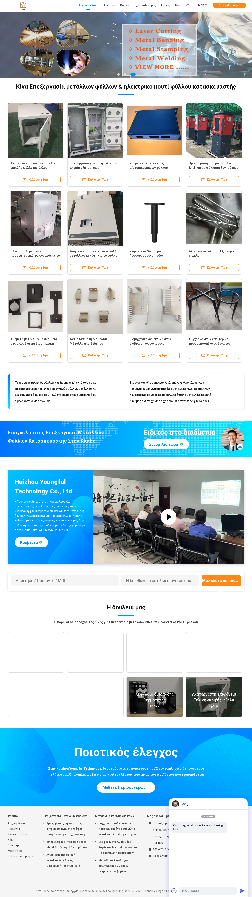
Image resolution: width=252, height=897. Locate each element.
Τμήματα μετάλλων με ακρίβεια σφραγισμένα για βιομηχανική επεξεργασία (33, 343)
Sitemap (13, 845)
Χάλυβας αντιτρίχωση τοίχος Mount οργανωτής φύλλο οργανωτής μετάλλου (171, 392)
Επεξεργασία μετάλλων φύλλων (65, 816)
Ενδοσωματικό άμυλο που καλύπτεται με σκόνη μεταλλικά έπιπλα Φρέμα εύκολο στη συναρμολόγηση (56, 386)
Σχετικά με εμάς (18, 834)
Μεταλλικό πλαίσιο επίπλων (114, 816)
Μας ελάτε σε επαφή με (221, 582)
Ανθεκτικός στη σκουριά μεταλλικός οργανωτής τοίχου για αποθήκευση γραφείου (56, 398)
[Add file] (174, 890)
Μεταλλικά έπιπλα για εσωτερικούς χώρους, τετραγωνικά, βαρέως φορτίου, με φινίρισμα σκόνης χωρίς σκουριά (117, 866)
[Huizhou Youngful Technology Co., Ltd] (23, 6)
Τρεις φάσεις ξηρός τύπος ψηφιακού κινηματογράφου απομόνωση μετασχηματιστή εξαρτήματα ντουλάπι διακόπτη (65, 829)
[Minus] (242, 804)
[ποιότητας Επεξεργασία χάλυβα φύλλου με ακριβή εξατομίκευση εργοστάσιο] (95, 130)
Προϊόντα (14, 828)
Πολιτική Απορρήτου (21, 856)
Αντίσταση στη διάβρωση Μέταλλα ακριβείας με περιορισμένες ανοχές (89, 343)
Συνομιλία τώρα (229, 5)
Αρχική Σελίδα (17, 823)
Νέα (10, 839)
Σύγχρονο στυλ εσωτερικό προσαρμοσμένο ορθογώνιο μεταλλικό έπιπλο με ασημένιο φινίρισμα (118, 829)
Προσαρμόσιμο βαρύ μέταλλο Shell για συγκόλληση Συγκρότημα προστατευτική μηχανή (213, 167)
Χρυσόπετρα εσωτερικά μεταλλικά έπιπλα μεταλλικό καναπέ (170, 386)
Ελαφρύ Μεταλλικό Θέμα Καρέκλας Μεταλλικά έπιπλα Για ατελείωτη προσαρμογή (117, 847)
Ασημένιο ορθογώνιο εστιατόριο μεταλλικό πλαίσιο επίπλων (170, 380)
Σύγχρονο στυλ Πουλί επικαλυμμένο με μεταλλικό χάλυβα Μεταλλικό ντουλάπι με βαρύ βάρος (171, 398)
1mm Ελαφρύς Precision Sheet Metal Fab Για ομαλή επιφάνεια (66, 844)
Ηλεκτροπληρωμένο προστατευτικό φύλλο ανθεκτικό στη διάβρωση (35, 255)
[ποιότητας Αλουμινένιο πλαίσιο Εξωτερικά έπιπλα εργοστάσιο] (214, 218)
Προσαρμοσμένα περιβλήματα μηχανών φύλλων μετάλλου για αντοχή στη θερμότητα (56, 380)
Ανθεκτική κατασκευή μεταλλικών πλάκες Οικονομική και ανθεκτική (63, 860)
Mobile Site (15, 850)
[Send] (242, 890)
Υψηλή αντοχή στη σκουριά (33, 392)
